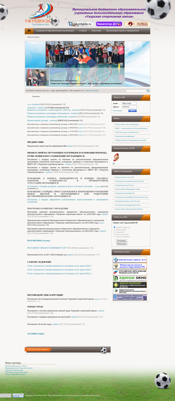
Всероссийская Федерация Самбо (127, 189)
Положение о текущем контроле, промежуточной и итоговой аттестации (60, 186)
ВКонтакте (81, 24)
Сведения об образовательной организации (55, 30)
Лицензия (31, 108)
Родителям (96, 30)
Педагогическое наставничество (127, 132)
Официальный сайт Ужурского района (19, 368)
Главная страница (91, 91)
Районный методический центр (16, 372)
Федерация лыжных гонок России (127, 201)
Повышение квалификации (125, 136)
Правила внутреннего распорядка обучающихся (48, 113)
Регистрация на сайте (40, 24)
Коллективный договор (37, 120)
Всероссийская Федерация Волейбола (129, 209)
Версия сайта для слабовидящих (127, 124)
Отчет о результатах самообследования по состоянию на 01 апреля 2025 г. (59, 266)
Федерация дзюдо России (124, 185)
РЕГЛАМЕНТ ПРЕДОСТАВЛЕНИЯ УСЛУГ (47, 248)
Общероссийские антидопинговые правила (130, 140)
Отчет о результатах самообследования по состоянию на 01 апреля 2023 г (59, 273)
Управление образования (14, 370)
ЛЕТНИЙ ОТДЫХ (36, 334)
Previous (135, 47)
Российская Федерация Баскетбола (127, 205)
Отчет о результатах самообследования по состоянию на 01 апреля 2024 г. (59, 270)
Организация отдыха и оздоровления (122, 30)
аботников (47, 117)
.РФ (41, 21)
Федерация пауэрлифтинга (125, 193)
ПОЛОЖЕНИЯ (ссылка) (38, 240)
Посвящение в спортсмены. (64, 80)
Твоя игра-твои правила (37, 349)
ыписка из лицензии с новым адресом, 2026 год (50, 110)
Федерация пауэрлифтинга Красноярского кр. (131, 197)
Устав (29, 104)
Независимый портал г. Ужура (16, 366)
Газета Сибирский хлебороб (15, 374)
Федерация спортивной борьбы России (129, 181)
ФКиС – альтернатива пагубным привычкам (131, 128)
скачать (81, 124)
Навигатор (109, 24)
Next (143, 47)
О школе (83, 30)
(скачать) (36, 104)
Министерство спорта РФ (124, 177)
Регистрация (117, 111)
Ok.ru (137, 24)
